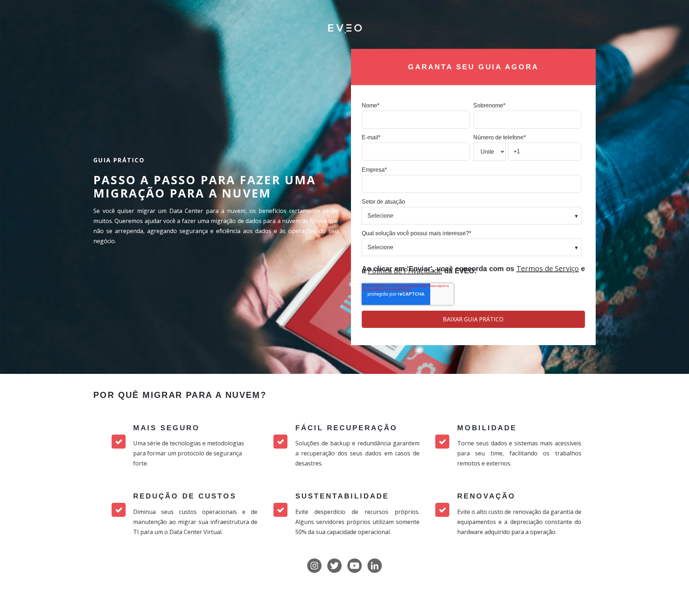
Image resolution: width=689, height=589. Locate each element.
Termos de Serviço (547, 268)
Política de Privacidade (405, 270)
